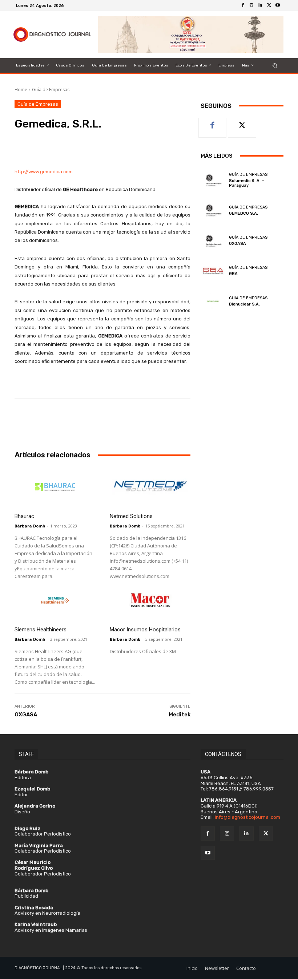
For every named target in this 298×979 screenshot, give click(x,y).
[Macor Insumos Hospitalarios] (150, 600)
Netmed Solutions (131, 516)
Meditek (179, 714)
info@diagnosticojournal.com (247, 817)
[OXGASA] (213, 240)
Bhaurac (24, 516)
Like (213, 123)
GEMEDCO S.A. (243, 213)
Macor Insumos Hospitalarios (145, 629)
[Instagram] (251, 5)
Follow (242, 123)
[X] (269, 5)
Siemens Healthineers (41, 629)
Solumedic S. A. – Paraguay (246, 183)
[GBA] (213, 271)
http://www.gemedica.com (44, 171)
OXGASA (26, 714)
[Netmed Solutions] (150, 487)
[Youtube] (277, 5)
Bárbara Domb (30, 526)
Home (21, 89)
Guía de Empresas (50, 89)
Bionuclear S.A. (244, 304)
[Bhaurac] (55, 487)
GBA (233, 273)
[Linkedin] (260, 5)
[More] (151, 145)
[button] (275, 65)
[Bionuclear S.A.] (213, 301)
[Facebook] (242, 5)
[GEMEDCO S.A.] (213, 210)
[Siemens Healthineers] (55, 600)
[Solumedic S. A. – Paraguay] (213, 180)
